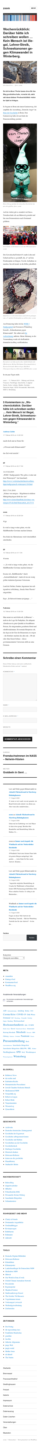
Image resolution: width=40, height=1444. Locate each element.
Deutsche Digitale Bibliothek (15, 1256)
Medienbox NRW (11, 1271)
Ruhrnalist (9, 1234)
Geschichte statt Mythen (13, 1139)
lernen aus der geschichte (14, 1158)
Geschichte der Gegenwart (14, 1133)
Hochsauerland (19, 1021)
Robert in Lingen (11, 1097)
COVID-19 (21, 1014)
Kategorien (7, 955)
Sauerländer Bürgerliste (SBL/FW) (15, 1048)
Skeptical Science (11, 1290)
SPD (18, 1051)
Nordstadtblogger (11, 1225)
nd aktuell (8, 1354)
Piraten (32, 1036)
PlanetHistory (10, 1161)
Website (7, 727)
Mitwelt (8, 1274)
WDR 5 (5, 390)
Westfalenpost (31, 1052)
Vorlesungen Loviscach (13, 1302)
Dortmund (6, 1018)
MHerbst (8, 1189)
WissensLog (9, 1106)
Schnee (34, 1048)
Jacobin (8, 1339)
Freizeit (6, 1389)
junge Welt (9, 1345)
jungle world (9, 1348)
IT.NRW (31, 1025)
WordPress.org (10, 985)
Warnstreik (31, 387)
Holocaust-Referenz (12, 1155)
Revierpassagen (10, 1228)
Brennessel (7, 1373)
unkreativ (8, 1238)
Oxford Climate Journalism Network (18, 1280)
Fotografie (24, 1018)
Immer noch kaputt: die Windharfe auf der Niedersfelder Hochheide (21, 844)
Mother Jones (10, 1351)
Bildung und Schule (28, 380)
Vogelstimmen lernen (12, 1299)
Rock (27, 1041)
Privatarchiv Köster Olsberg (15, 1195)
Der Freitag (9, 1326)
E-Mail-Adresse (10, 716)
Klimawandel (23, 387)
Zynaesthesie (9, 1109)
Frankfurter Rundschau (13, 1333)
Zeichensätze (9, 1308)
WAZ (23, 1052)
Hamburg (10, 1021)
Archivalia (9, 1127)
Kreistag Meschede (9, 1032)
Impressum (7, 1400)
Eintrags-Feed (10, 979)
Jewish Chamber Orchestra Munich (17, 1087)
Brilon (27, 1011)
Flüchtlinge (13, 383)
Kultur (10, 385)
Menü (33, 8)
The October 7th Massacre (14, 1296)
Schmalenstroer (10, 1201)
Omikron (12, 1036)
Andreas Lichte (9, 431)
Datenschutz (8, 1406)
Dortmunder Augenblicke (14, 1222)
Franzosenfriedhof (10, 1379)
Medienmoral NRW (12, 1090)
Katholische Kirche (21, 1028)
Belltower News (11, 1075)
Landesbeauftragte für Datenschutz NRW (19, 1268)
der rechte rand (10, 1078)
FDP (12, 1018)
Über (5, 1427)
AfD (4, 1010)
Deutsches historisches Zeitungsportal (18, 1130)
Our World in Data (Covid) (14, 1277)
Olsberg (6, 1036)
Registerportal (10, 1287)
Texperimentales (11, 1103)
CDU (31, 1011)
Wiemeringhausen (7, 1057)
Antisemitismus (12, 1011)
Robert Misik (9, 1100)
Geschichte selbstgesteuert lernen (16, 1136)
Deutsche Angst (8, 387)
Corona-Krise (9, 1014)
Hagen (5, 1021)
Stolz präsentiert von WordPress (27, 1440)
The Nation (9, 1357)
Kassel (13, 1029)
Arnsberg (21, 1011)
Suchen (6, 933)
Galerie (6, 1395)
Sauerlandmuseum (7, 1045)
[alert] (20, 1000)
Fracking (30, 1018)
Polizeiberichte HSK (12, 1192)
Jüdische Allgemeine (12, 1342)
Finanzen (6, 383)
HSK (26, 1025)
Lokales (15, 385)
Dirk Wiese (31, 1014)
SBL (29, 1048)
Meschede (21, 1032)
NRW (33, 1032)
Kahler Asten (6, 1028)
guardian (8, 1336)
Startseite (7, 1368)
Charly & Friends (11, 1219)
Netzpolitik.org (10, 1094)
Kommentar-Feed (11, 982)
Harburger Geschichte (13, 1149)
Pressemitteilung (14, 1041)
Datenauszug (8, 1411)
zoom (6, 8)
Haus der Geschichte (10, 113)
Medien (21, 385)
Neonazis (29, 1032)
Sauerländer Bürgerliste (21, 1045)
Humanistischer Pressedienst (15, 1084)
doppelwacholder (11, 1185)
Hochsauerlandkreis (13, 1024)
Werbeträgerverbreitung (13, 1305)
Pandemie (25, 1035)
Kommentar (9, 672)
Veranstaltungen (9, 1422)
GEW (16, 387)
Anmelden (9, 976)
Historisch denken (11, 1152)
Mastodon (7, 1433)
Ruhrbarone (9, 1231)
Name (6, 705)
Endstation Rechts (11, 1081)
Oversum (17, 1036)
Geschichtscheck (11, 1146)
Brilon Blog (9, 1182)
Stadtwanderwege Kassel (14, 1293)
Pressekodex (9, 1284)
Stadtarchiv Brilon (11, 1164)
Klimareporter (10, 1265)
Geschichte (21, 383)
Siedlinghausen (9, 1052)
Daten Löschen (9, 1416)
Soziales (27, 385)
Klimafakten (9, 1262)
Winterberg (12, 390)
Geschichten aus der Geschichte (16, 1143)
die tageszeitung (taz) (12, 1329)
